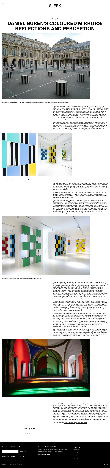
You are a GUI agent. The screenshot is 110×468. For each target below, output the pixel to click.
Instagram (5, 456)
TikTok (22, 456)
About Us (77, 447)
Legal (76, 452)
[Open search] (107, 4)
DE (107, 464)
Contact (77, 455)
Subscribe (23, 451)
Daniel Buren (75, 106)
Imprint (76, 450)
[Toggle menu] (3, 4)
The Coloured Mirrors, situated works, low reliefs (68, 205)
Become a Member (44, 454)
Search (76, 458)
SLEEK (55, 6)
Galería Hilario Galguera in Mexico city (75, 422)
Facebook (14, 456)
